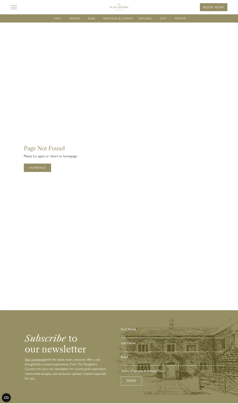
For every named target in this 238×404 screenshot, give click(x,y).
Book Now (213, 7)
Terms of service (132, 371)
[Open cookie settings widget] (6, 397)
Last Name (129, 343)
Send (131, 381)
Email (125, 357)
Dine (91, 18)
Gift (163, 18)
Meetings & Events (118, 18)
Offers (75, 18)
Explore (145, 18)
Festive (180, 18)
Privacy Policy (156, 371)
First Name (129, 329)
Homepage (37, 168)
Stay (57, 18)
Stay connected (35, 359)
